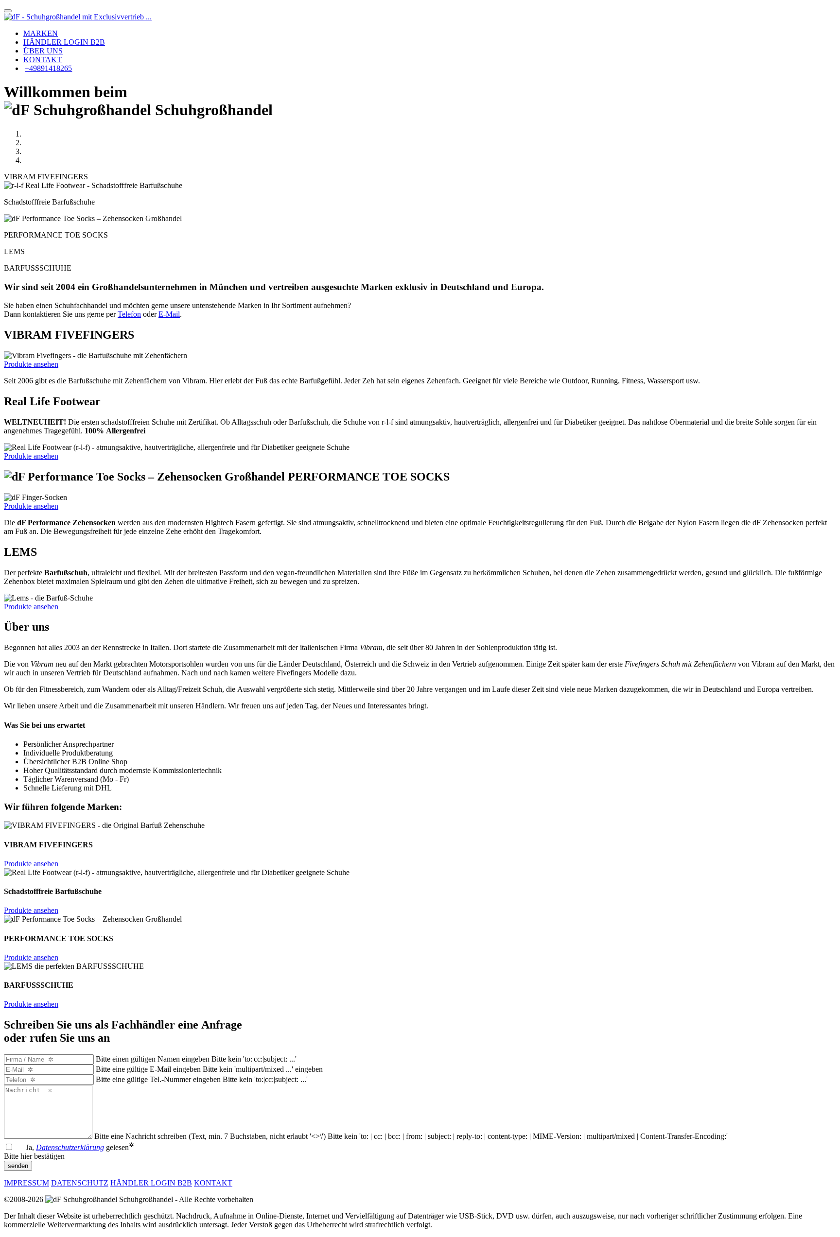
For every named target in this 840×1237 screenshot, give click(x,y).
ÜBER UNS (43, 51)
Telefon (129, 314)
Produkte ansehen (31, 364)
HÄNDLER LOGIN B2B (64, 42)
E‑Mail (169, 314)
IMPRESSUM (26, 1183)
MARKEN (40, 33)
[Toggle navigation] (8, 10)
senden (18, 1165)
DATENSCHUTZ (79, 1183)
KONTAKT (42, 59)
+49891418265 (48, 68)
